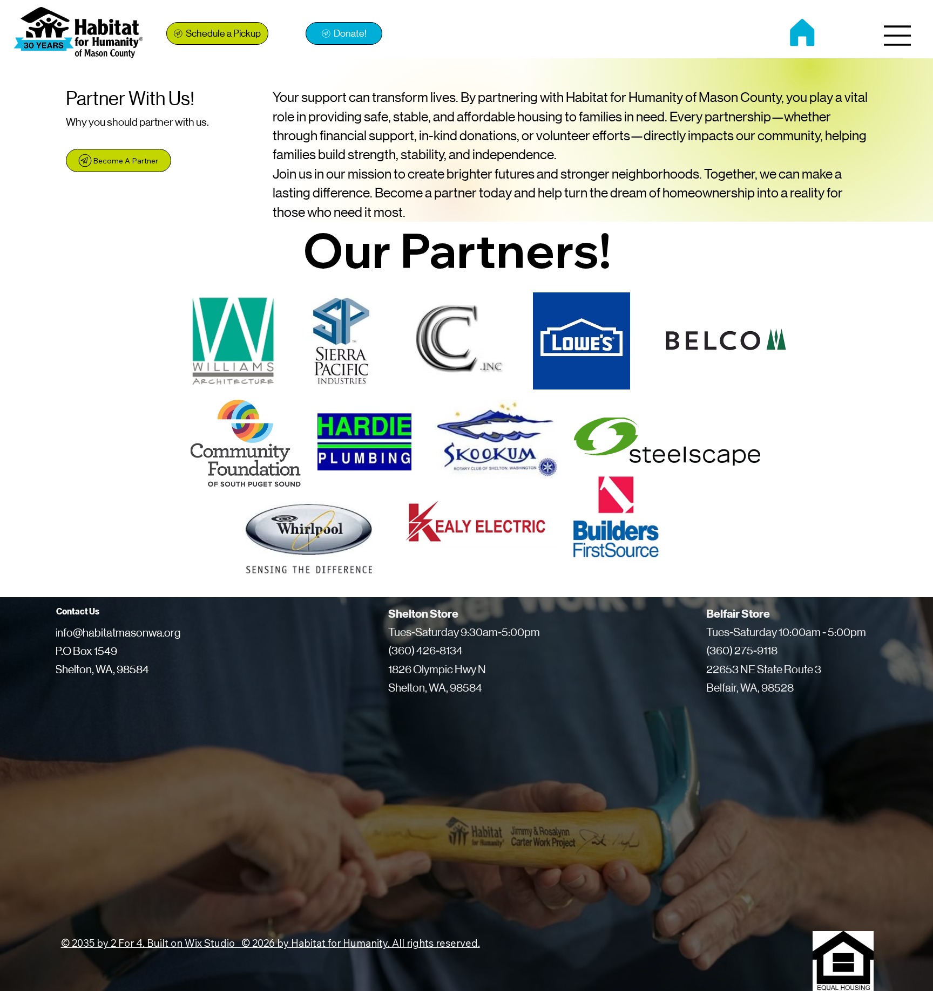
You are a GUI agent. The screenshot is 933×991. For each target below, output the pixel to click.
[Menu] (898, 35)
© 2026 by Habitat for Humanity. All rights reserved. (360, 943)
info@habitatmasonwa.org (117, 632)
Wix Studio (213, 943)
